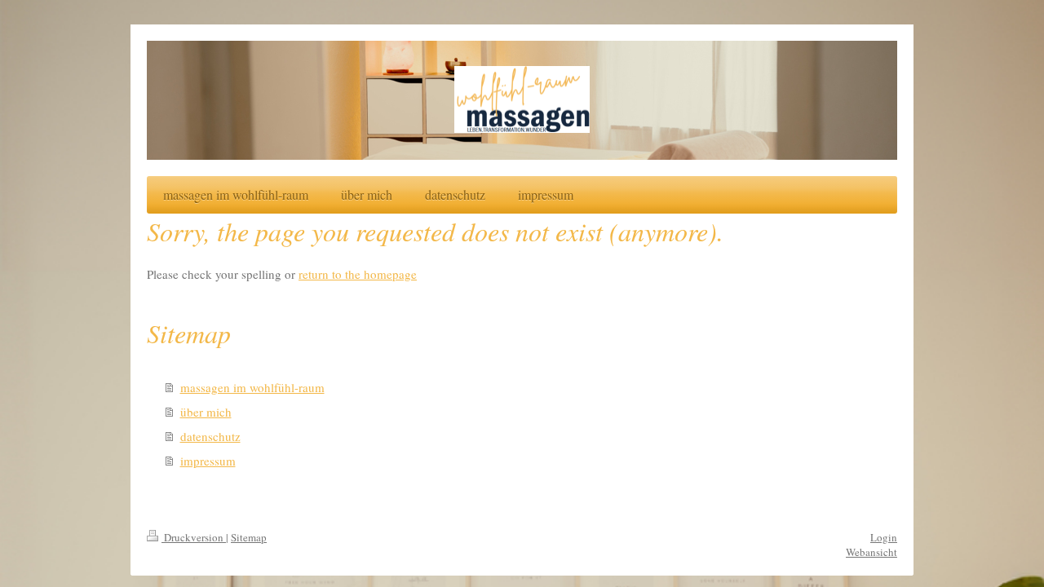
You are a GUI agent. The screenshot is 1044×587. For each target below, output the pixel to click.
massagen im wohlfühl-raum (252, 387)
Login (883, 537)
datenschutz (210, 436)
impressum (208, 460)
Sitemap (249, 537)
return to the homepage (358, 274)
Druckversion (193, 537)
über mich (206, 412)
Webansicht (871, 552)
